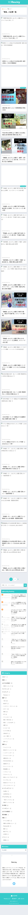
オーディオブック (7, 788)
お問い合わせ (21, 898)
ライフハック (6, 689)
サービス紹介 (7, 820)
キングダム (7, 780)
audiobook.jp (7, 794)
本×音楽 (5, 805)
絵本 (5, 741)
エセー (4, 677)
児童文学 (6, 733)
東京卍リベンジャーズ (9, 750)
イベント (5, 837)
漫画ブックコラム (8, 802)
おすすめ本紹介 (7, 683)
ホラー (5, 709)
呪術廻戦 (6, 769)
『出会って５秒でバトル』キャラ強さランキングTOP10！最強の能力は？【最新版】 (18, 656)
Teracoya (6, 695)
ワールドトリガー (8, 755)
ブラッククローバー (9, 785)
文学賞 (5, 834)
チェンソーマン (8, 766)
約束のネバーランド (9, 782)
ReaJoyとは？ (7, 898)
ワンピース (7, 747)
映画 (4, 680)
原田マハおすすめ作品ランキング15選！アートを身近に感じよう (18, 662)
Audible (5, 791)
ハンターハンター (8, 752)
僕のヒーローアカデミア (10, 777)
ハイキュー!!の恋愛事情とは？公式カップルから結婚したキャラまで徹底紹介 (18, 604)
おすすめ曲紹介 (7, 811)
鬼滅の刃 (6, 763)
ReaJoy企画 (7, 826)
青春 (5, 711)
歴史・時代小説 (7, 719)
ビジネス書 (7, 730)
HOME (15, 896)
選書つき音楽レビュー (9, 823)
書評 (4, 697)
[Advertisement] (14, 77)
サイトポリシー (14, 901)
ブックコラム (6, 796)
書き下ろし (6, 831)
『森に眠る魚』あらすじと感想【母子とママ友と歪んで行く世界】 (18, 625)
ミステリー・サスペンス (10, 706)
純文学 (5, 703)
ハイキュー (6, 771)
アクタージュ (7, 774)
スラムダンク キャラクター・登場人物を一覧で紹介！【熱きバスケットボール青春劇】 (18, 611)
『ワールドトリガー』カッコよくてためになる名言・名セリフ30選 (18, 633)
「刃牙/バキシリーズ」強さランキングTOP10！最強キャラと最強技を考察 (18, 641)
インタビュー (6, 808)
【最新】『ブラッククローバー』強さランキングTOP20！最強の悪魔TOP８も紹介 (18, 619)
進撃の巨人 (7, 758)
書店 (5, 828)
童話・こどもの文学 (9, 722)
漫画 (4, 744)
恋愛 (5, 725)
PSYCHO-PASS (8, 761)
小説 (5, 700)
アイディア (5, 692)
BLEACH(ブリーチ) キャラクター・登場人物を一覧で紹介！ (18, 647)
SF (5, 714)
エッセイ (6, 728)
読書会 (5, 840)
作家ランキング (8, 686)
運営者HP (14, 898)
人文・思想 (6, 736)
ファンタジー (7, 717)
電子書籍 (5, 814)
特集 (4, 817)
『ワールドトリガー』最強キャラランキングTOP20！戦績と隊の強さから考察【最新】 (18, 596)
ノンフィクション (8, 738)
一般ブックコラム (8, 799)
